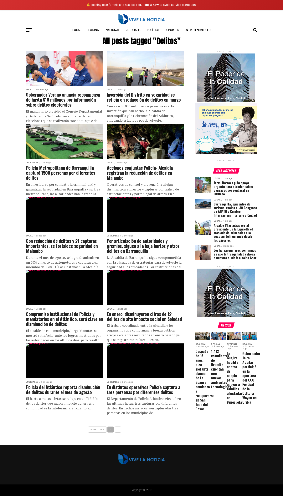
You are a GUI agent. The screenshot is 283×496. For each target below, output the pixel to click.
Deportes (172, 30)
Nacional (113, 30)
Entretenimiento (197, 30)
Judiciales (134, 30)
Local (76, 30)
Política (153, 30)
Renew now (150, 5)
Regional (93, 30)
